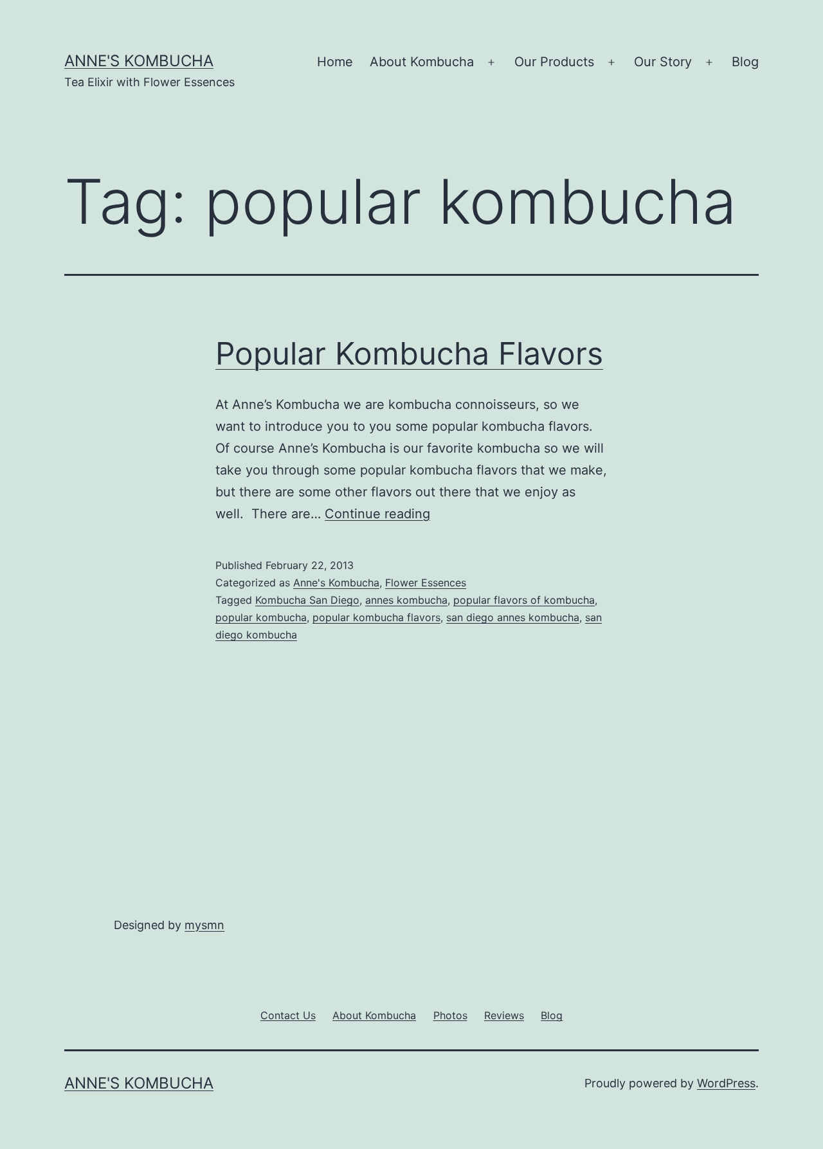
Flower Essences (425, 582)
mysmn (204, 925)
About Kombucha (422, 61)
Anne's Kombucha (138, 60)
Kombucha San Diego (307, 599)
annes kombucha (406, 599)
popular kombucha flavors (376, 617)
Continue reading (377, 513)
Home (335, 61)
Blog (745, 61)
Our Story (663, 61)
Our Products (554, 61)
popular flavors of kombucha (524, 599)
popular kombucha (261, 617)
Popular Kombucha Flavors (409, 353)
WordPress (726, 1083)
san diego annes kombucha (512, 617)
